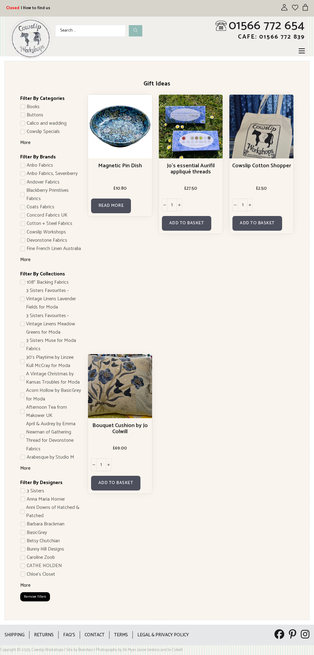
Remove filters (35, 597)
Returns (44, 635)
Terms (121, 635)
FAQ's (69, 635)
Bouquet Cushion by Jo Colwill (120, 428)
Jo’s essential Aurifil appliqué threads (191, 168)
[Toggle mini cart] (305, 7)
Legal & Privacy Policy (163, 635)
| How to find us (35, 8)
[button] (187, 223)
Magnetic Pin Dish (120, 165)
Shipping (15, 635)
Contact (95, 635)
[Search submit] (135, 30)
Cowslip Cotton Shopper (261, 165)
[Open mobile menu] (302, 50)
